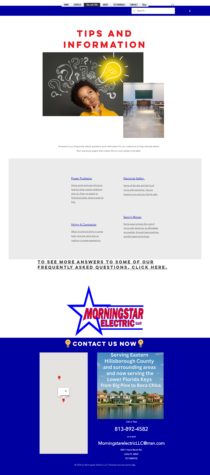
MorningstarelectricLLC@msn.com (131, 443)
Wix (133, 465)
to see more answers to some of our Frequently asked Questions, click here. (103, 264)
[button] (172, 7)
